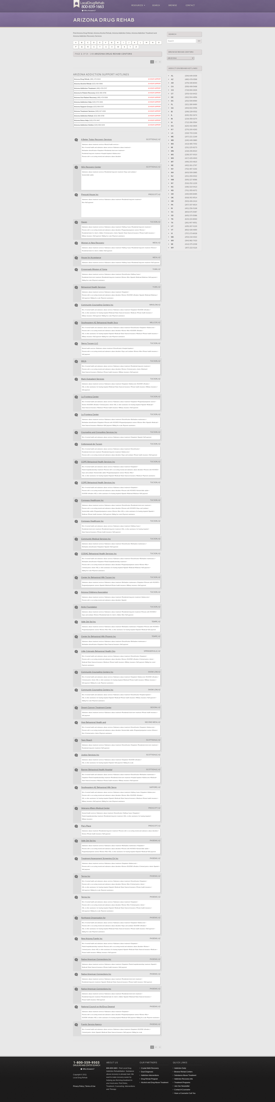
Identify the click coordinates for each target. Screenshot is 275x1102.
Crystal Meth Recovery (150, 1068)
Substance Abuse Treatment (185, 1075)
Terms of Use (90, 1086)
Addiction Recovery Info (183, 1079)
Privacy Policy (78, 1086)
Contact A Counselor (182, 1090)
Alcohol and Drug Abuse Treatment (154, 1083)
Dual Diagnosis (147, 1072)
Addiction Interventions (150, 1075)
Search (156, 5)
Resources (136, 5)
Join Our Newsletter (182, 1086)
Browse (172, 5)
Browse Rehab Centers (183, 1072)
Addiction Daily (180, 1068)
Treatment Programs (182, 1083)
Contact (190, 5)
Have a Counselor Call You (185, 1093)
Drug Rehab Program (149, 1079)
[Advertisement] (151, 152)
